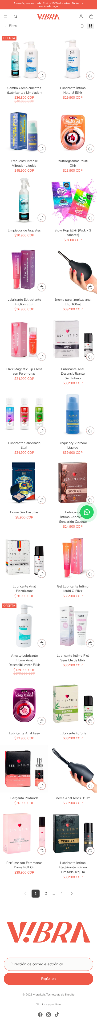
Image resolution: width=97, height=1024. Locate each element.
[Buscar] (15, 16)
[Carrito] (91, 16)
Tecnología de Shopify (60, 994)
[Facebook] (40, 1014)
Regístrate (48, 978)
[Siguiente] (72, 893)
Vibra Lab (39, 994)
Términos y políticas (48, 1004)
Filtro (13, 26)
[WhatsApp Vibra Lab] (87, 512)
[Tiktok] (57, 1014)
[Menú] (5, 16)
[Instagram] (48, 1014)
